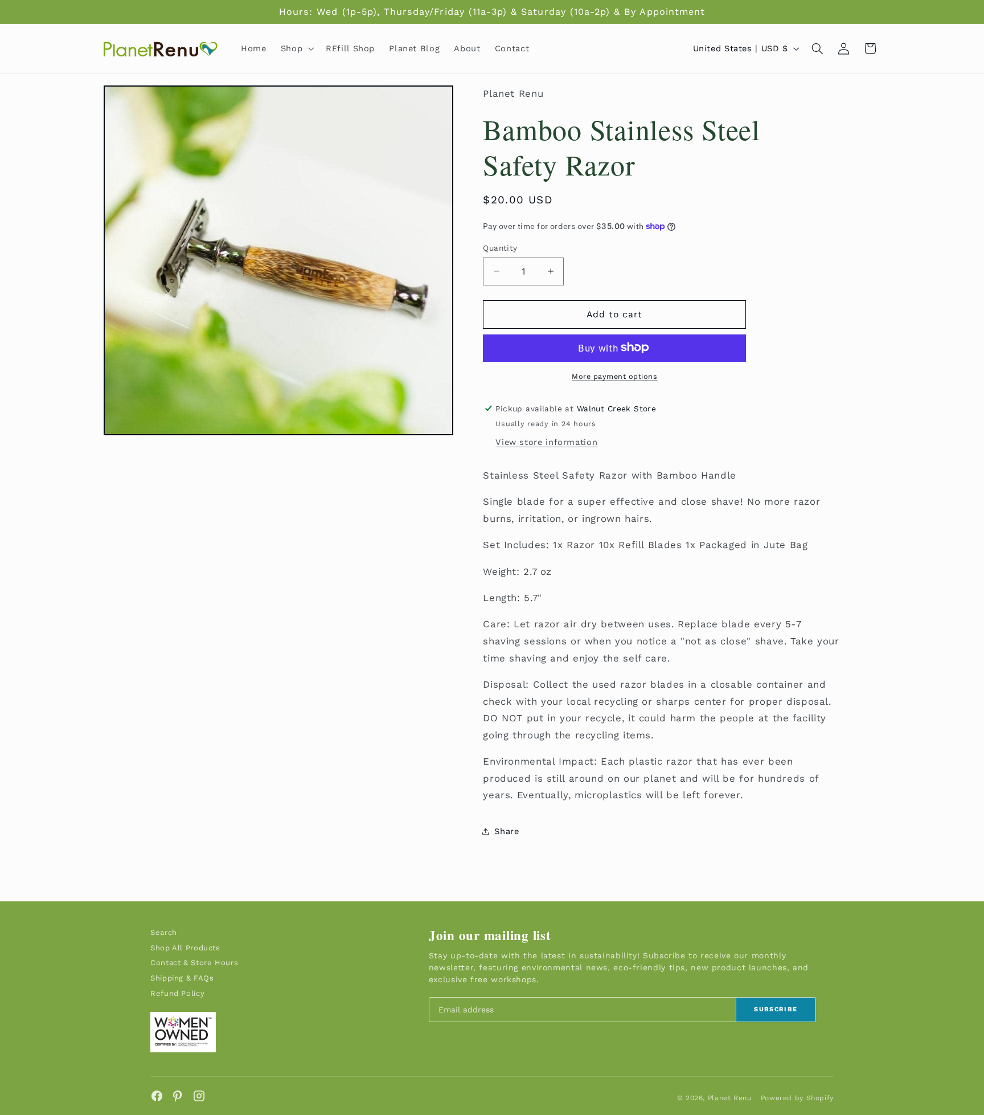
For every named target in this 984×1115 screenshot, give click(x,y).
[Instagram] (199, 1095)
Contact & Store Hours (194, 962)
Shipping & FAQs (182, 978)
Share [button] (506, 831)
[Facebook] (156, 1095)
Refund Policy (177, 993)
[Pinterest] (177, 1095)
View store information (546, 441)
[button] (295, 48)
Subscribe (775, 1009)
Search (163, 932)
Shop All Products (185, 948)
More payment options (615, 375)
